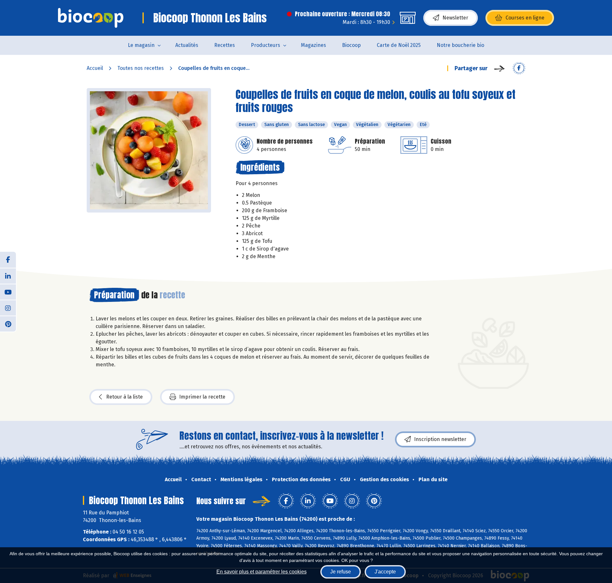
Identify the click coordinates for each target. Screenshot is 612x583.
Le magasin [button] (141, 45)
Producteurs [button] (265, 45)
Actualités (186, 45)
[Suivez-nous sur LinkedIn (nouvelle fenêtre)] (8, 276)
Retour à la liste (124, 397)
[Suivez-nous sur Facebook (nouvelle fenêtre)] (8, 260)
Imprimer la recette (202, 397)
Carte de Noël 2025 (399, 45)
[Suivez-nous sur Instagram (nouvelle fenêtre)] (8, 308)
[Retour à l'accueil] (90, 18)
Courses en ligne (525, 18)
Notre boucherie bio (460, 45)
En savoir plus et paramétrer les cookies (261, 571)
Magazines (313, 45)
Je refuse (340, 571)
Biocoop (351, 45)
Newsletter (455, 18)
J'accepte (385, 571)
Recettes (224, 45)
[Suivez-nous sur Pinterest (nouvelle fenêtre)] (8, 324)
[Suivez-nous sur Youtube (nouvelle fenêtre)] (8, 292)
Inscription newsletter (440, 439)
